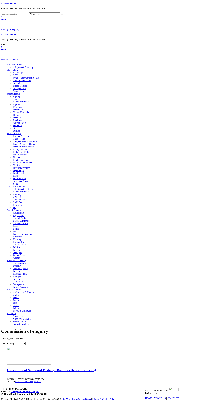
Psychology (18, 170)
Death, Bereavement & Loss (26, 78)
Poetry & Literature (22, 311)
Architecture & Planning (24, 292)
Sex (14, 207)
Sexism (16, 279)
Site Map (66, 399)
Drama (16, 300)
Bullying (17, 194)
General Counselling (22, 80)
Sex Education (19, 178)
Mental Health (13, 93)
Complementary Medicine (25, 141)
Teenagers (17, 252)
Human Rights (19, 242)
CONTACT (173, 398)
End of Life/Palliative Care (25, 152)
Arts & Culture (14, 289)
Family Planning (20, 154)
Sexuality (17, 83)
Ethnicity (17, 266)
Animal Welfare (20, 218)
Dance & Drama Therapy (25, 144)
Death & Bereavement (23, 146)
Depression (18, 109)
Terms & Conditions (81, 399)
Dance (16, 297)
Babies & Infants (21, 101)
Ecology (17, 226)
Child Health (19, 138)
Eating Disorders (21, 149)
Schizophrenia (19, 123)
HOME (148, 398)
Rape (15, 176)
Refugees (17, 276)
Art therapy (18, 72)
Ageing (16, 96)
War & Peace (19, 255)
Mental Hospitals (21, 112)
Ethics (16, 228)
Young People (19, 91)
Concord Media (8, 3)
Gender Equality (20, 268)
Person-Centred (20, 86)
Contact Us (18, 316)
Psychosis (17, 120)
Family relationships (22, 234)
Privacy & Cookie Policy (103, 399)
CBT (15, 75)
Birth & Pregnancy (21, 136)
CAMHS (17, 197)
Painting (17, 308)
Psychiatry (18, 117)
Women (16, 258)
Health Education (21, 160)
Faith (15, 231)
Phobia (16, 115)
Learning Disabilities (22, 162)
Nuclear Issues (19, 244)
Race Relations (20, 273)
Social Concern (14, 210)
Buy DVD (36, 381)
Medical (16, 165)
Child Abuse (19, 199)
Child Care (18, 202)
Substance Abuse (21, 181)
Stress (15, 128)
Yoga (15, 183)
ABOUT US (160, 398)
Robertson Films (14, 64)
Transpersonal (19, 88)
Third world (18, 281)
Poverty (16, 250)
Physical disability (21, 168)
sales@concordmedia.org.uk (25, 391)
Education (17, 205)
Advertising (18, 213)
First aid (16, 157)
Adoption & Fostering (23, 67)
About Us (11, 313)
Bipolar (16, 104)
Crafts (16, 295)
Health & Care (14, 133)
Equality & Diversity (16, 260)
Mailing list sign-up (10, 29)
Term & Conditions (22, 324)
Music (16, 305)
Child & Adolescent (16, 186)
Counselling (12, 70)
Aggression (18, 215)
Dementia (17, 107)
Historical (17, 236)
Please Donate (19, 321)
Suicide (16, 131)
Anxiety (16, 99)
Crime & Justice (20, 223)
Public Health (19, 173)
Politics (16, 247)
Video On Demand (22, 318)
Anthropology (19, 263)
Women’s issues (20, 287)
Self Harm (17, 125)
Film (15, 303)
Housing (17, 239)
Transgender (18, 284)
